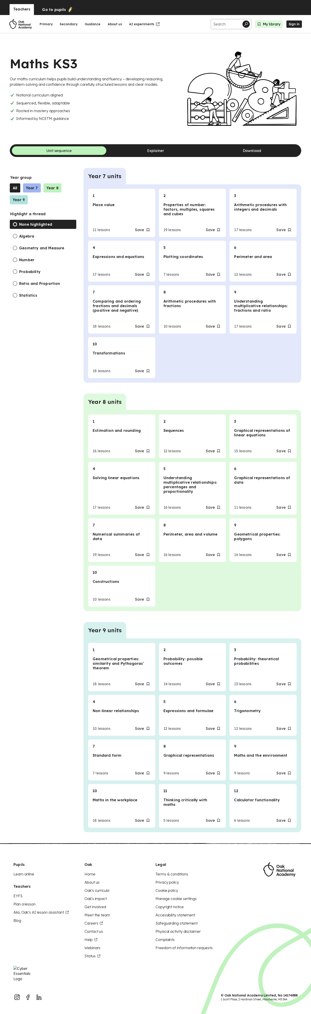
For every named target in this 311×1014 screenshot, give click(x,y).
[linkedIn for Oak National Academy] (39, 997)
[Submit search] (246, 24)
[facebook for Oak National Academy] (28, 997)
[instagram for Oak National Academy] (17, 997)
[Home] (20, 24)
